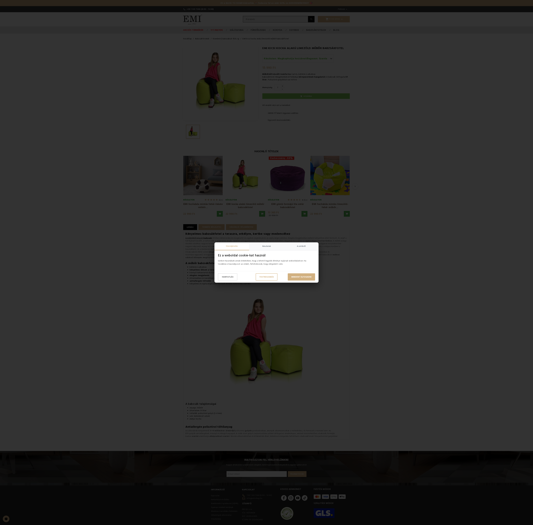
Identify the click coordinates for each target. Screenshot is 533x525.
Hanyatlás (227, 277)
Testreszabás (266, 277)
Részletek (266, 246)
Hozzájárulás (232, 246)
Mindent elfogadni (301, 277)
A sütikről (301, 246)
